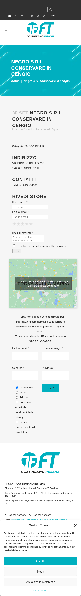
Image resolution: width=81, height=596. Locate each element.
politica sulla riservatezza (54, 245)
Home (15, 81)
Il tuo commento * (22, 232)
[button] (75, 525)
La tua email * (20, 211)
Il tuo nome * (19, 202)
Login (52, 15)
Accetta (40, 561)
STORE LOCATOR (40, 341)
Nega (40, 571)
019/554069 (30, 185)
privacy (19, 417)
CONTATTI (20, 15)
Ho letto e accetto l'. (43, 245)
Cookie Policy (39, 590)
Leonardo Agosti (49, 129)
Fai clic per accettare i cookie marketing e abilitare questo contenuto (43, 283)
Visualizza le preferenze (40, 581)
